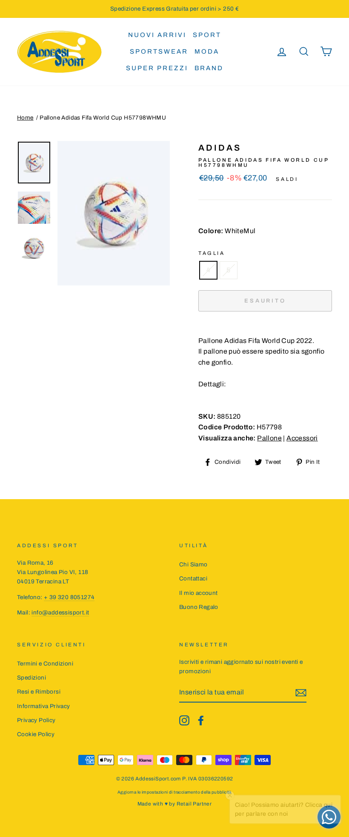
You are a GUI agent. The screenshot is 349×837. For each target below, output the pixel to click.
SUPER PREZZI (157, 68)
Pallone (269, 438)
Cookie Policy (35, 734)
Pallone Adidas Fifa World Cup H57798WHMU (103, 117)
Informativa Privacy (43, 706)
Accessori (302, 438)
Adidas (219, 147)
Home (25, 117)
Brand (209, 68)
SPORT (207, 34)
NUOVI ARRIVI (157, 34)
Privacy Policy (36, 720)
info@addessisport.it (60, 612)
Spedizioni (31, 677)
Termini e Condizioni (45, 663)
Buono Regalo (198, 607)
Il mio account (198, 593)
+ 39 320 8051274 (69, 597)
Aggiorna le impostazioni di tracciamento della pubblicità (174, 792)
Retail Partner (194, 804)
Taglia (211, 253)
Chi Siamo (193, 564)
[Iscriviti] (300, 692)
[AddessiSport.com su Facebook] (201, 720)
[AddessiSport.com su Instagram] (184, 720)
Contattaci (193, 578)
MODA (207, 51)
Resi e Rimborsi (38, 691)
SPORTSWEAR (159, 51)
